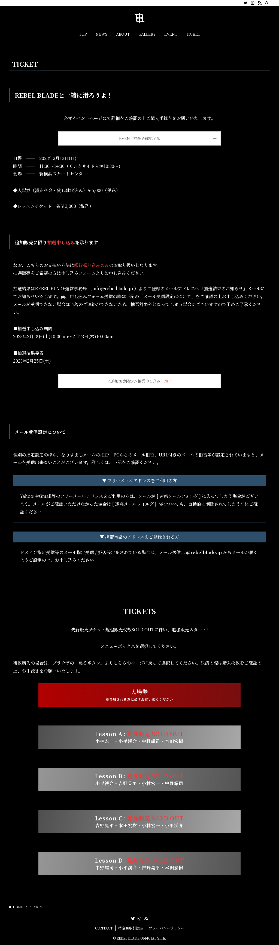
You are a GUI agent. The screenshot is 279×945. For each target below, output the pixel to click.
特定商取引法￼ (130, 928)
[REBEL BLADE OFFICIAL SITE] (139, 18)
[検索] (266, 3)
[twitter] (245, 3)
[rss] (259, 3)
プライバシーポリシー (166, 928)
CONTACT (104, 928)
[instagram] (252, 3)
